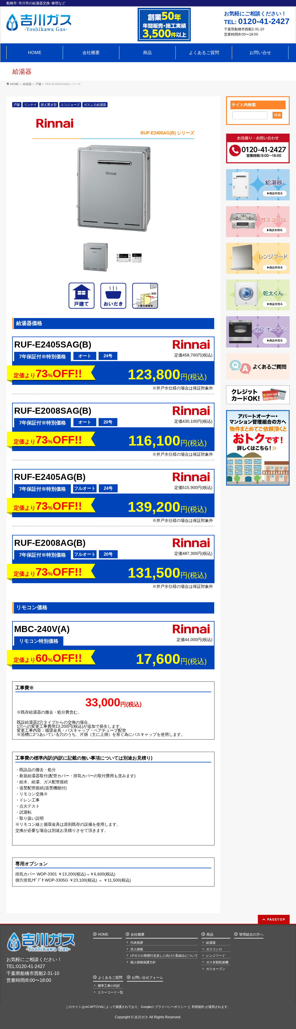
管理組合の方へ (251, 934)
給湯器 (211, 942)
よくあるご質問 (110, 978)
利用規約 (198, 1006)
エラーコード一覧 (110, 992)
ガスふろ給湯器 (95, 104)
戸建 (17, 104)
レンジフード (215, 955)
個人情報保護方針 (143, 962)
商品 (209, 934)
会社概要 (138, 934)
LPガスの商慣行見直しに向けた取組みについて (164, 955)
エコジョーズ (70, 104)
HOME (103, 934)
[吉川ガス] (38, 24)
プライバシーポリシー (171, 1006)
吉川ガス (141, 1017)
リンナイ (30, 104)
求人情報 (136, 949)
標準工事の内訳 (109, 985)
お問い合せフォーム (147, 978)
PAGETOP (276, 919)
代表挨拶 (136, 942)
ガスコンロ (214, 949)
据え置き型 (49, 104)
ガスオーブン (215, 969)
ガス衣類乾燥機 (217, 962)
